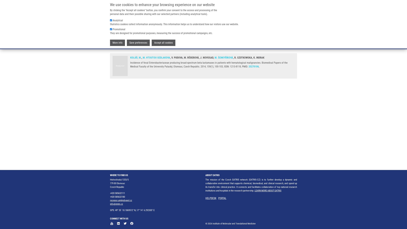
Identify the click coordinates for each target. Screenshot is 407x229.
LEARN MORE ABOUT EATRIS (268, 190)
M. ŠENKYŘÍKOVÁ (224, 57)
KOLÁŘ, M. (135, 57)
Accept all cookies (163, 42)
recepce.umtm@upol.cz (121, 200)
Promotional (119, 29)
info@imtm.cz (116, 204)
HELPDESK (210, 198)
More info (117, 42)
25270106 (254, 66)
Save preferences (138, 42)
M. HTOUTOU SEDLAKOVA (156, 57)
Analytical (118, 20)
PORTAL (222, 198)
